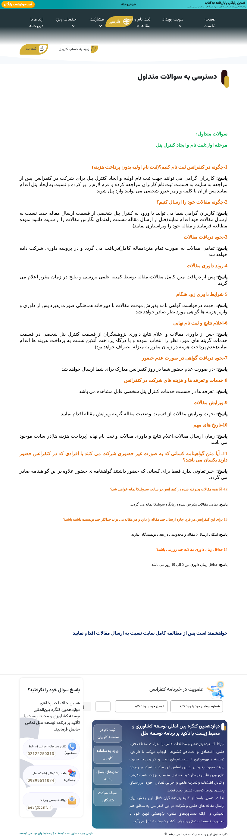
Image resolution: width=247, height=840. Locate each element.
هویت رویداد (172, 19)
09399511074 (41, 781)
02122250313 (41, 754)
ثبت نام (31, 49)
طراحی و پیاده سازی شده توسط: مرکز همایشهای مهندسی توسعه (56, 834)
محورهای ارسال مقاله (107, 775)
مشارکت (97, 19)
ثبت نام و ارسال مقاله (137, 23)
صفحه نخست (209, 23)
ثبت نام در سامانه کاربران (108, 733)
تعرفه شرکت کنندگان (107, 797)
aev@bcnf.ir (39, 808)
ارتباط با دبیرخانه (36, 23)
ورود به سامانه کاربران (108, 754)
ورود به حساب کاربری (74, 49)
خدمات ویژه (66, 19)
